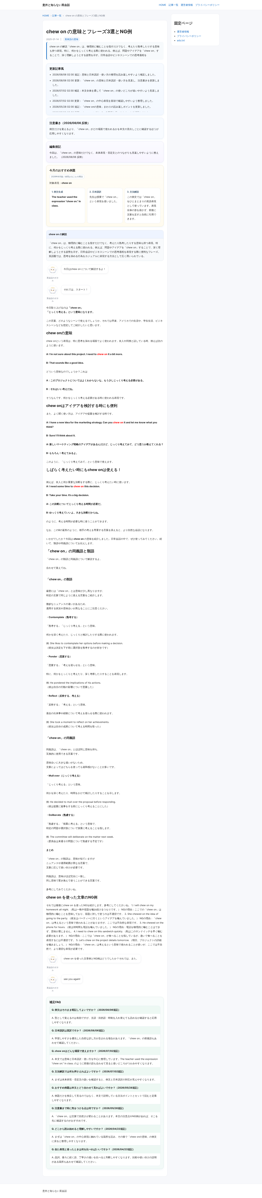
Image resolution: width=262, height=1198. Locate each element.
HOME (162, 4)
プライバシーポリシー (207, 4)
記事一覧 (173, 4)
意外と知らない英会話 (56, 5)
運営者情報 (187, 4)
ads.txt (181, 40)
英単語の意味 (71, 39)
